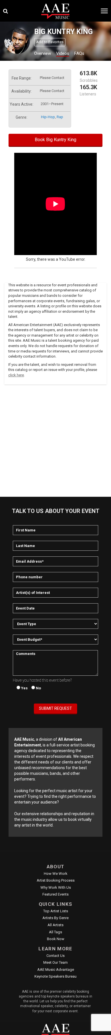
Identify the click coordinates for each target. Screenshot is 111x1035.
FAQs (79, 53)
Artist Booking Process (56, 880)
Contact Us (55, 955)
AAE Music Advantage (55, 969)
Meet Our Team (55, 962)
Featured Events (55, 894)
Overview (42, 53)
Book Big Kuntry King (55, 139)
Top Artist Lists (55, 911)
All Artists (55, 925)
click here (16, 375)
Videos (62, 53)
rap (60, 117)
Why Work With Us (55, 887)
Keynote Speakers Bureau (55, 976)
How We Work (55, 873)
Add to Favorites (49, 42)
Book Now (55, 939)
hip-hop (48, 117)
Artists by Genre (55, 918)
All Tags (55, 932)
